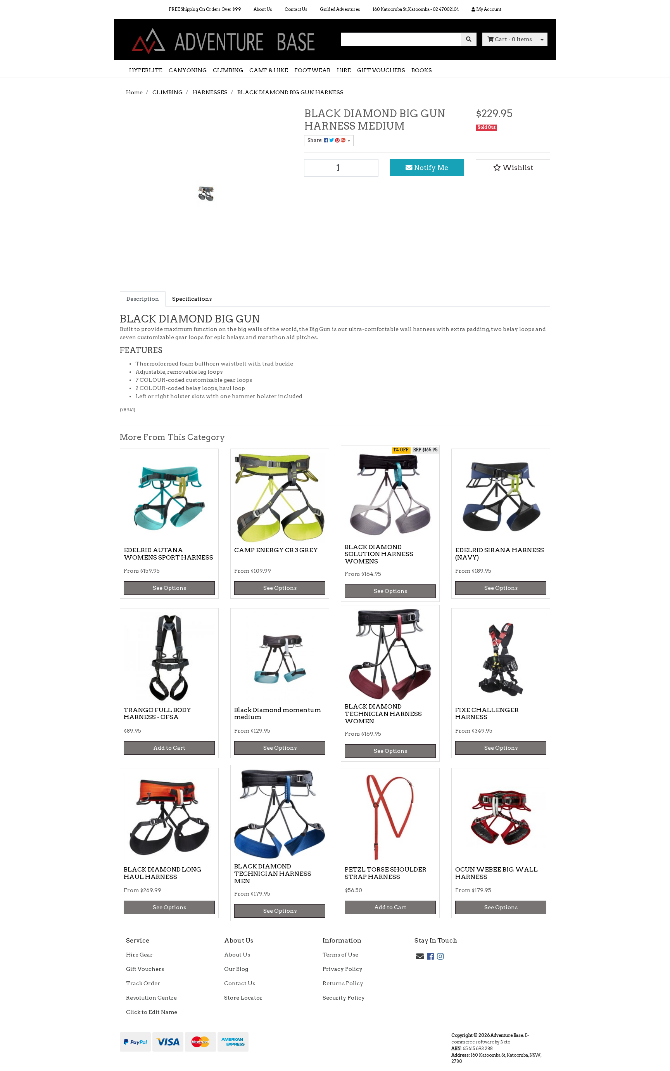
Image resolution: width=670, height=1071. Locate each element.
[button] (513, 167)
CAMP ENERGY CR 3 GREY (276, 550)
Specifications (192, 299)
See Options (169, 588)
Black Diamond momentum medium (277, 713)
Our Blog (236, 969)
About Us (263, 9)
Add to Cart (169, 748)
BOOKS (421, 70)
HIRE (344, 70)
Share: (315, 140)
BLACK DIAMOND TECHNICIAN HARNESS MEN (272, 874)
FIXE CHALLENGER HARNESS (487, 713)
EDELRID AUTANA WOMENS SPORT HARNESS (168, 553)
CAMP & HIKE (268, 70)
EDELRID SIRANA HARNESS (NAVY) (499, 553)
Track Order (143, 983)
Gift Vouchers (145, 969)
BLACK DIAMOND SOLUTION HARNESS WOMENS (379, 554)
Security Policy (344, 998)
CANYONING (188, 70)
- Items (513, 39)
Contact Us (296, 9)
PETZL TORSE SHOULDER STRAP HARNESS (386, 873)
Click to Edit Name (151, 1012)
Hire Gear (139, 954)
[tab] (143, 299)
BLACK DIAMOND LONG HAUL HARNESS (163, 873)
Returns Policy (343, 983)
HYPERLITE (145, 70)
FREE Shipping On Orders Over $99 (205, 9)
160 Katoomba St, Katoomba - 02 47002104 (416, 9)
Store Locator (243, 998)
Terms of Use (340, 954)
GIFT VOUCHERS (381, 70)
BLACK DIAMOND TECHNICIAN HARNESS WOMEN (383, 714)
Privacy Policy (343, 969)
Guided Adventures (340, 9)
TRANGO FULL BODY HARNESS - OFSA (157, 713)
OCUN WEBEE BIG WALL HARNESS (496, 873)
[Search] (469, 39)
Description (142, 299)
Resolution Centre (151, 998)
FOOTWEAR (312, 70)
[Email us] (420, 956)
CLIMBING (228, 70)
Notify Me (430, 167)
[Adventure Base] (224, 39)
